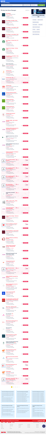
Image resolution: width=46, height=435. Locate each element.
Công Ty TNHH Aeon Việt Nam (10, 122)
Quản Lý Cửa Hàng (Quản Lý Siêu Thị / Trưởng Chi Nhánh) (12, 284)
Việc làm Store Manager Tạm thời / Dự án (23, 410)
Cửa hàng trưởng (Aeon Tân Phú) (11, 92)
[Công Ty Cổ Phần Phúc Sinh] (3, 366)
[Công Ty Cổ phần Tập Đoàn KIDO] (3, 322)
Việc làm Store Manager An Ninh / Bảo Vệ (8, 393)
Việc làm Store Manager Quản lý (6, 413)
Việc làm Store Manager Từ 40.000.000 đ (38, 401)
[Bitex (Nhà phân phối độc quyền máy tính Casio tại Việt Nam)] (3, 94)
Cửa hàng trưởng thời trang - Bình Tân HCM (12, 136)
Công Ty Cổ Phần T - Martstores (10, 100)
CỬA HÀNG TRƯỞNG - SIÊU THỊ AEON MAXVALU (11, 121)
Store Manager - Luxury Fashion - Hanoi (12, 34)
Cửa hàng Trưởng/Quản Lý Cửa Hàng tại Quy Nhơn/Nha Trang (12, 152)
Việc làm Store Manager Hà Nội (21, 393)
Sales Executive (40, 19)
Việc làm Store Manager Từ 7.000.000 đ (38, 395)
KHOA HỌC (28, 425)
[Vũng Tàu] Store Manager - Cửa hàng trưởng (12, 48)
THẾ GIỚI (2, 427)
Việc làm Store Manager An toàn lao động (8, 394)
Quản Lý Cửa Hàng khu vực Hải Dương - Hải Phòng (12, 238)
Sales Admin (40, 24)
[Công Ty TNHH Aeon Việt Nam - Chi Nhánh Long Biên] (3, 277)
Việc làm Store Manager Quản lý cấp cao (7, 414)
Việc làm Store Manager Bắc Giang (22, 400)
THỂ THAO (28, 424)
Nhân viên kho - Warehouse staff (11, 306)
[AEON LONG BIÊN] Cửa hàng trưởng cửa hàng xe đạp (12, 144)
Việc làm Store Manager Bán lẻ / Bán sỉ (7, 397)
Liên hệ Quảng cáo (27, 432)
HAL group (7, 247)
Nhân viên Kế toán (9, 327)
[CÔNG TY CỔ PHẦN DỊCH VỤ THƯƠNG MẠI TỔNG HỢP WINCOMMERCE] (3, 300)
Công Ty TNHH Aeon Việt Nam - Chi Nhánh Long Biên (12, 278)
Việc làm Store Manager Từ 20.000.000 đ (38, 399)
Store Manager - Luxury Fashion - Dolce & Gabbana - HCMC (12, 56)
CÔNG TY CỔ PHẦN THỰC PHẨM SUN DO (11, 79)
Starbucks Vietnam (8, 42)
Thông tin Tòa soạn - (37, 431)
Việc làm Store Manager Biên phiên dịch (7, 401)
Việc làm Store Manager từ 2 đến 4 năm (38, 413)
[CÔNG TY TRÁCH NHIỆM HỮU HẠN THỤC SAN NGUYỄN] (3, 308)
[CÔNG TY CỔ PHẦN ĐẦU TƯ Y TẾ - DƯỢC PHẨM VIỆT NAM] (3, 358)
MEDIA (2, 424)
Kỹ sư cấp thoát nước (36, 31)
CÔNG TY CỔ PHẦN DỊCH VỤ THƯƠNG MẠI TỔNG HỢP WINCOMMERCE (12, 300)
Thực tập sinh (35, 24)
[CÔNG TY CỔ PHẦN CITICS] (3, 293)
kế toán (34, 29)
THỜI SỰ (2, 425)
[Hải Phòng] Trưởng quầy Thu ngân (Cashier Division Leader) (11, 254)
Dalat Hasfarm (8, 328)
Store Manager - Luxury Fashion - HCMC (12, 27)
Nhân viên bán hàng (36, 34)
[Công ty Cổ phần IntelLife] (3, 239)
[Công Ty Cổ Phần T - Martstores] (3, 101)
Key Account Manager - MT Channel (11, 223)
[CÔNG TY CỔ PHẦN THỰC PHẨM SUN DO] (3, 79)
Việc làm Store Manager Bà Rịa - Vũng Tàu (23, 396)
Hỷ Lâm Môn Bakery (8, 114)
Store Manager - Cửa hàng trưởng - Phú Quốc (12, 41)
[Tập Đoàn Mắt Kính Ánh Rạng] (3, 351)
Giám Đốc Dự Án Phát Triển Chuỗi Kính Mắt (12, 357)
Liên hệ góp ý (37, 432)
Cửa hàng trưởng (8, 77)
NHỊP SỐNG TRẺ (21, 424)
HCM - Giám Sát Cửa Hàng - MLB (10, 268)
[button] (22, 17)
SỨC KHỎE (28, 427)
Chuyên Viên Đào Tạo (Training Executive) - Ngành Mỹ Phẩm (11, 246)
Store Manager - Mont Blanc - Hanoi (11, 20)
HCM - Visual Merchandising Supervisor (10, 160)
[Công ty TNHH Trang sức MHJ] (3, 72)
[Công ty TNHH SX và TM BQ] (3, 262)
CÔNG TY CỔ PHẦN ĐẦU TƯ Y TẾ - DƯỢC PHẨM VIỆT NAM (12, 358)
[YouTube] (44, 422)
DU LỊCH (11, 428)
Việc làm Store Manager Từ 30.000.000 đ (38, 400)
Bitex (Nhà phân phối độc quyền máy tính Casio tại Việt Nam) (11, 93)
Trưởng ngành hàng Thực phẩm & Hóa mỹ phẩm (10, 208)
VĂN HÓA (20, 425)
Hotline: (42, 432)
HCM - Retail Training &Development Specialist (10, 185)
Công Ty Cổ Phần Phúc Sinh (10, 365)
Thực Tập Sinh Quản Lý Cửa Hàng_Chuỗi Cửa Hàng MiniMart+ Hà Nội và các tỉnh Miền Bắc (12, 299)
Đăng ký (40, 2)
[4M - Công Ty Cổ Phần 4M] (3, 194)
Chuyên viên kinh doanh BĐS (10, 291)
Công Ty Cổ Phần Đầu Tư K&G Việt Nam (11, 137)
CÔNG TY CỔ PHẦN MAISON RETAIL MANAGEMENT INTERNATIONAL (11, 161)
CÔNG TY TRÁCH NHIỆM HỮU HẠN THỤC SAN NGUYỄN (12, 307)
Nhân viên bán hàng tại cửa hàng (11, 349)
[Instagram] (42, 422)
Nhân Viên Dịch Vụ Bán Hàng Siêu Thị (12, 320)
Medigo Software (8, 314)
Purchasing (34, 19)
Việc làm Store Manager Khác (21, 412)
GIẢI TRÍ (20, 427)
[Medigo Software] (3, 315)
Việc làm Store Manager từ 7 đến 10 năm (38, 415)
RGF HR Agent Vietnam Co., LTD (10, 201)
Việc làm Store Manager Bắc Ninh (22, 401)
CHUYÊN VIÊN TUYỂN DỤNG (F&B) (10, 193)
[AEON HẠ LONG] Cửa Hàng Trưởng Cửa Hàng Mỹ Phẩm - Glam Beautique (12, 128)
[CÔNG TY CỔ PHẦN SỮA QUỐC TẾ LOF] (3, 225)
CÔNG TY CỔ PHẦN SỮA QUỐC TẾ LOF (11, 224)
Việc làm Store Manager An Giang (22, 395)
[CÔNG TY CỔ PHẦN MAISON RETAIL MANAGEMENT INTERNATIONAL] (3, 161)
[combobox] (12, 5)
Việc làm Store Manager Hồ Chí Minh (22, 394)
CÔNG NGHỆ (11, 425)
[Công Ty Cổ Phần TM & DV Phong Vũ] (3, 153)
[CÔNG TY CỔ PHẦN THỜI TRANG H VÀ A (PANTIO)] (3, 65)
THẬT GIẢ (37, 427)
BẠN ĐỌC (37, 425)
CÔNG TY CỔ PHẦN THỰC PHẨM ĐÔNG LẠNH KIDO (12, 86)
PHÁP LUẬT (2, 428)
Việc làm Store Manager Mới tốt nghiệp (7, 409)
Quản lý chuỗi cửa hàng (9, 63)
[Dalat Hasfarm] (3, 329)
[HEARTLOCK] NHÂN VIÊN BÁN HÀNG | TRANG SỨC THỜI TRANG (12, 342)
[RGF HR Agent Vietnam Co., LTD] (3, 202)
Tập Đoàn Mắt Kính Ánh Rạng (10, 350)
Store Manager (8, 13)
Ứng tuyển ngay (25, 17)
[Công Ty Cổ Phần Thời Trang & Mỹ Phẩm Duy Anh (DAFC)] (3, 21)
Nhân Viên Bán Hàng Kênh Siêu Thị (11, 364)
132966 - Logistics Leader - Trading (11, 200)
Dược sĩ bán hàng (9, 313)
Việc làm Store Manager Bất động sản (7, 400)
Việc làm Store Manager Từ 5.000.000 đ (38, 394)
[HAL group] (3, 247)
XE (10, 427)
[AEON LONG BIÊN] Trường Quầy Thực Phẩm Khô (12, 277)
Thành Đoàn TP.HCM (42, 431)
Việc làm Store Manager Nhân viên (7, 410)
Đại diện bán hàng (35, 22)
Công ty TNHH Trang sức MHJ (10, 71)
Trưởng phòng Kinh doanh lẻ (10, 261)
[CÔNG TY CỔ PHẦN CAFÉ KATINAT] (3, 15)
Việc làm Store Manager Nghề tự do (22, 411)
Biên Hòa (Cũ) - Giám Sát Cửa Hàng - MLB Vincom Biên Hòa (10, 379)
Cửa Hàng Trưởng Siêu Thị (10, 106)
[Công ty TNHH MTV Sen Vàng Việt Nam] (3, 343)
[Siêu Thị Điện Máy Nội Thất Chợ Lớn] (3, 285)
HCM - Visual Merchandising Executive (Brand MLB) (10, 176)
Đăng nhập (43, 2)
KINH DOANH (11, 424)
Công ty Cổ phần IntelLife (9, 239)
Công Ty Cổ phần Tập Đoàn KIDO (10, 321)
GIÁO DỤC (37, 424)
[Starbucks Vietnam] (3, 41)
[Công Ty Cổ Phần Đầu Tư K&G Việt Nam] (3, 137)
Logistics (38, 29)
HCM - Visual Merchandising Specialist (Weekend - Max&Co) (10, 168)
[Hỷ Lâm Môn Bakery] (3, 114)
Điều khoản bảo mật (32, 432)
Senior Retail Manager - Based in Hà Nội (12, 230)
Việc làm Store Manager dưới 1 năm (37, 412)
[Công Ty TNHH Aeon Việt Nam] (3, 121)
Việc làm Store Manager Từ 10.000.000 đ (38, 396)
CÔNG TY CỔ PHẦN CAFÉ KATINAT (10, 14)
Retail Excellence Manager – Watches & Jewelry (12, 216)
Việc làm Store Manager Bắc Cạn (21, 399)
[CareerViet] (41, 420)
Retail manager (8, 371)
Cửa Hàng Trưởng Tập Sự (10, 99)
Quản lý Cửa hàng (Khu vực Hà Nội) (11, 334)
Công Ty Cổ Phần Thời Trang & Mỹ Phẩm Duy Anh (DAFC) (12, 21)
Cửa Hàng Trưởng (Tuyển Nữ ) (10, 113)
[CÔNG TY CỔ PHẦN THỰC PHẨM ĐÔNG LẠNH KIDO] (3, 87)
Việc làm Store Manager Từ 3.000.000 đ (38, 393)
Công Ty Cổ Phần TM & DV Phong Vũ (11, 153)
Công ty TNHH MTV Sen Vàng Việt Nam (11, 343)
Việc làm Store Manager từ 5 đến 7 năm (38, 414)
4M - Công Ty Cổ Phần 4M (9, 194)
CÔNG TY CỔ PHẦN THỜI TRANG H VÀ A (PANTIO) (11, 64)
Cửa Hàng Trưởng (8, 70)
